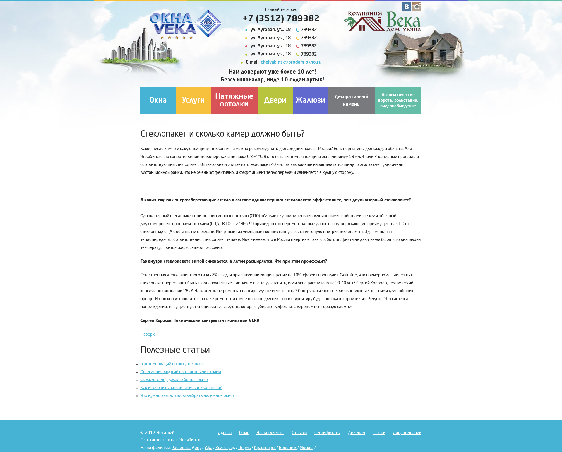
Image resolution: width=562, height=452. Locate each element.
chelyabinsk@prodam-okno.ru (291, 62)
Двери (275, 100)
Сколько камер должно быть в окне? (174, 380)
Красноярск (265, 448)
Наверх (147, 334)
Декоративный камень (351, 101)
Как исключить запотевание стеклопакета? (181, 388)
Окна (158, 100)
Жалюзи (310, 100)
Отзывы (299, 433)
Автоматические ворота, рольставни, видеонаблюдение (398, 100)
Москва (306, 448)
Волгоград (225, 448)
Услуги (193, 100)
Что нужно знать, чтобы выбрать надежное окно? (187, 396)
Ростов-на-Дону (186, 448)
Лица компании (407, 433)
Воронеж (288, 448)
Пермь (244, 448)
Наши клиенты (270, 433)
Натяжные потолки (234, 100)
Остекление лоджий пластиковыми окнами (180, 372)
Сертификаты (327, 433)
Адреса (225, 433)
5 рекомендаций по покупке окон (171, 364)
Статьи (379, 433)
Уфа (208, 448)
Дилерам (356, 433)
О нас (244, 433)
